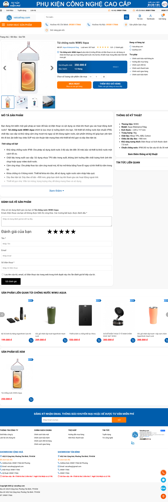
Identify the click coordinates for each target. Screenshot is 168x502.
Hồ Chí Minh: (145, 10)
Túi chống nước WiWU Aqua (73, 42)
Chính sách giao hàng (42, 444)
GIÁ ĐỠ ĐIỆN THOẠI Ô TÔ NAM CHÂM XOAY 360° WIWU (117, 335)
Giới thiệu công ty (6, 434)
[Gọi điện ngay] (163, 472)
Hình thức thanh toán (76, 438)
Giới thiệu (9, 10)
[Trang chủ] (2, 10)
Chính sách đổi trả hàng (43, 441)
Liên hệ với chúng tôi (7, 438)
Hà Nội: (118, 10)
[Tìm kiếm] (126, 17)
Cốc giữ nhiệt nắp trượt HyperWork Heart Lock (50, 335)
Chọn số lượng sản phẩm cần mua (72, 76)
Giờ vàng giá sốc (57, 30)
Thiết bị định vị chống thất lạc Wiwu (82, 334)
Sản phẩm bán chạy (137, 24)
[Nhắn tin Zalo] (163, 489)
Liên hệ (33, 10)
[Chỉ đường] (163, 496)
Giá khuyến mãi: (66, 65)
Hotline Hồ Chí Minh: (65, 24)
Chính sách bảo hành (42, 438)
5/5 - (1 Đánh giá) (116, 47)
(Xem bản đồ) (7, 460)
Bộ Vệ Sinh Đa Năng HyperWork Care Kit (16, 334)
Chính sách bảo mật (41, 434)
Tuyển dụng (22, 10)
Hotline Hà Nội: (105, 24)
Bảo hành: (63, 69)
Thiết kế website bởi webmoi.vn (11, 498)
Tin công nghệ (107, 438)
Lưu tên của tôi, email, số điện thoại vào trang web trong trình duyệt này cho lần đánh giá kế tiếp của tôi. (49, 274)
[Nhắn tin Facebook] (163, 480)
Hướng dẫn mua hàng (76, 434)
